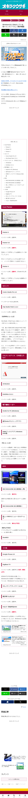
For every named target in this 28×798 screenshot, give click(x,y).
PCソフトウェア (6, 20)
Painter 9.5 (8, 149)
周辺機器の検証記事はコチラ (9, 90)
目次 (12, 141)
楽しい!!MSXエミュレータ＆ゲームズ (15, 185)
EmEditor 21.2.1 (10, 165)
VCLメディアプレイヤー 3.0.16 (13, 196)
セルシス (6, 153)
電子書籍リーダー (8, 167)
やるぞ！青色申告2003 (11, 200)
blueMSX (8, 187)
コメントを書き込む (14, 779)
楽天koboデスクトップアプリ (13, 171)
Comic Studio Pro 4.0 (11, 156)
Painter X (8, 151)
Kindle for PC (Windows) (12, 169)
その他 (6, 189)
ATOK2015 (8, 162)
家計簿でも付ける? (10, 198)
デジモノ (22, 20)
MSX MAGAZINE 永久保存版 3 (13, 182)
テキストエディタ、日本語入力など (13, 160)
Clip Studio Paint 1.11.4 (11, 158)
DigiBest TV (9, 194)
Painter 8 (8, 147)
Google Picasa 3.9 (10, 191)
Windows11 (15, 20)
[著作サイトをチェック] (7, 701)
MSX (5, 178)
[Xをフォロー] (20, 701)
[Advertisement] (14, 123)
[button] (14, 35)
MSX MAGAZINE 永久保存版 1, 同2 (14, 180)
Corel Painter (7, 144)
